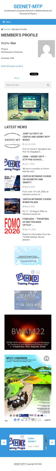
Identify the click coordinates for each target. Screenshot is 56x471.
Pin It (16, 78)
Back (4, 66)
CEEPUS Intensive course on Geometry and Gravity (37, 179)
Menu (8, 22)
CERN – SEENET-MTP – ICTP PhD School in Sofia (34, 440)
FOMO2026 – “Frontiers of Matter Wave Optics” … (36, 222)
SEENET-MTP (28, 6)
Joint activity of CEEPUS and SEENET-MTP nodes (36, 136)
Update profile (15, 66)
